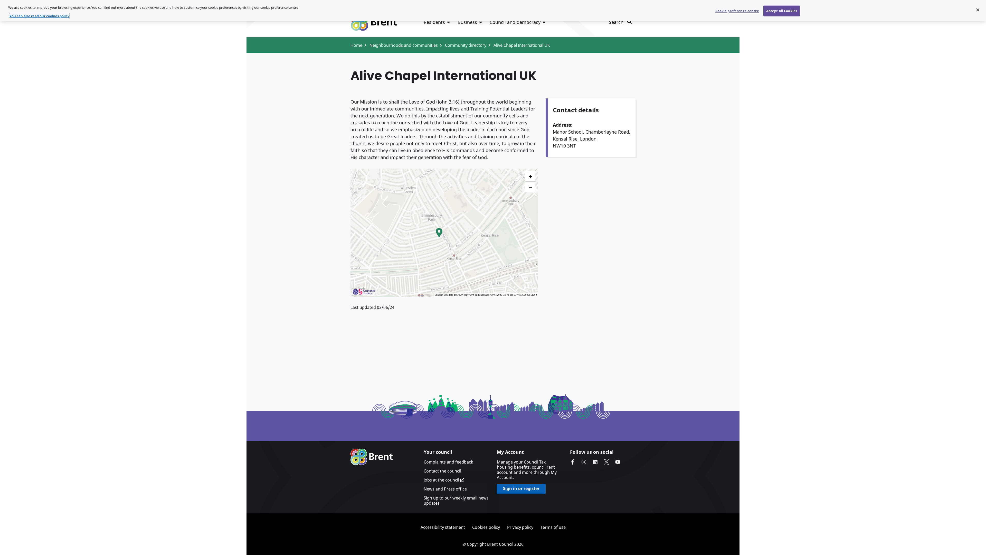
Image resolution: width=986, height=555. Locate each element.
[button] (439, 233)
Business (467, 22)
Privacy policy (520, 527)
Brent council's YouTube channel (617, 462)
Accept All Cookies (781, 10)
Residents (434, 22)
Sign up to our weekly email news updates (456, 500)
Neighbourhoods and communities (403, 45)
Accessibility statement (443, 527)
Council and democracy (515, 22)
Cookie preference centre (737, 10)
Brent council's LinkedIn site (595, 462)
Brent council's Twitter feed (606, 462)
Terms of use (553, 527)
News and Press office (445, 489)
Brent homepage (371, 457)
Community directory (465, 45)
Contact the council (442, 471)
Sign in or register (521, 488)
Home (356, 45)
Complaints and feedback (448, 462)
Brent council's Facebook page (572, 462)
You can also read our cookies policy (39, 16)
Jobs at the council (442, 480)
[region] (493, 10)
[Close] (977, 10)
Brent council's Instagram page (583, 462)
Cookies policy (486, 527)
